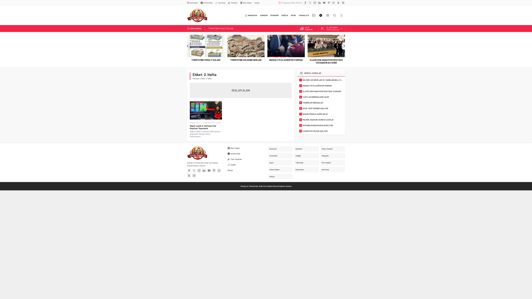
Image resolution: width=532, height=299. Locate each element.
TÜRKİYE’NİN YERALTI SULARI (220, 28)
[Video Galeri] (320, 15)
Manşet (192, 123)
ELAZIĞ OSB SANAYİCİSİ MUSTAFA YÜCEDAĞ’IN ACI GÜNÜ (326, 61)
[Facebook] (305, 3)
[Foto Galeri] (313, 15)
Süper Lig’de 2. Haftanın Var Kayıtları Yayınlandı (203, 127)
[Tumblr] (338, 3)
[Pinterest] (329, 3)
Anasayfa (196, 78)
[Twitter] (310, 3)
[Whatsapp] (334, 3)
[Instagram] (315, 3)
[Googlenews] (343, 3)
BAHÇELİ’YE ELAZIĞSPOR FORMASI (286, 60)
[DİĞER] (327, 15)
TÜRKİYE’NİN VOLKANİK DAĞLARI (246, 60)
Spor (198, 123)
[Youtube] (324, 3)
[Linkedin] (319, 3)
